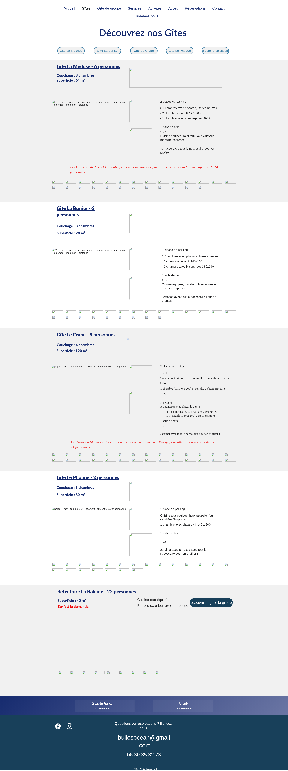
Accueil (69, 8)
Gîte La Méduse (71, 50)
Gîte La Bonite (107, 50)
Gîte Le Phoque (179, 50)
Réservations (195, 8)
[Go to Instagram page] (69, 726)
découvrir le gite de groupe (211, 602)
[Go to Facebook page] (58, 726)
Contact (218, 8)
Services (134, 8)
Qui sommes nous (144, 16)
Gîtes (86, 8)
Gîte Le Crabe (144, 50)
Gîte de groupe (109, 8)
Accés (173, 8)
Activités (155, 8)
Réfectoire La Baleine (215, 50)
